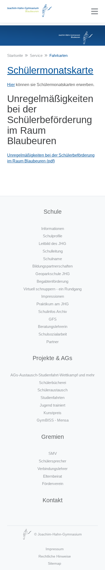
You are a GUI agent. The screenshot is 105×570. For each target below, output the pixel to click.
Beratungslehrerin (52, 326)
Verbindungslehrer (52, 468)
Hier (11, 84)
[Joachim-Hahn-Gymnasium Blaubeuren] (29, 11)
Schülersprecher (52, 461)
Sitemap (54, 563)
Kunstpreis (52, 413)
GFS (53, 319)
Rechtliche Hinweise (54, 556)
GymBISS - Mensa (53, 420)
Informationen (52, 228)
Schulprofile (52, 236)
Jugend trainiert (52, 405)
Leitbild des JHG (52, 243)
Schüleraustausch (52, 390)
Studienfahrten (52, 397)
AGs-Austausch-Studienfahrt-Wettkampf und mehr (52, 375)
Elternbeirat (52, 476)
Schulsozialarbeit (52, 334)
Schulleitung (53, 251)
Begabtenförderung (52, 281)
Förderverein (52, 483)
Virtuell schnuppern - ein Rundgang (52, 289)
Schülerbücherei (52, 382)
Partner (52, 342)
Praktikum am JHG (52, 304)
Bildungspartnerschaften (52, 266)
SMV (52, 453)
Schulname (52, 259)
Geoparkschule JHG (52, 274)
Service (36, 55)
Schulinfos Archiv (52, 311)
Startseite (15, 55)
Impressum (55, 549)
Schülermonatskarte (50, 70)
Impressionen (52, 296)
